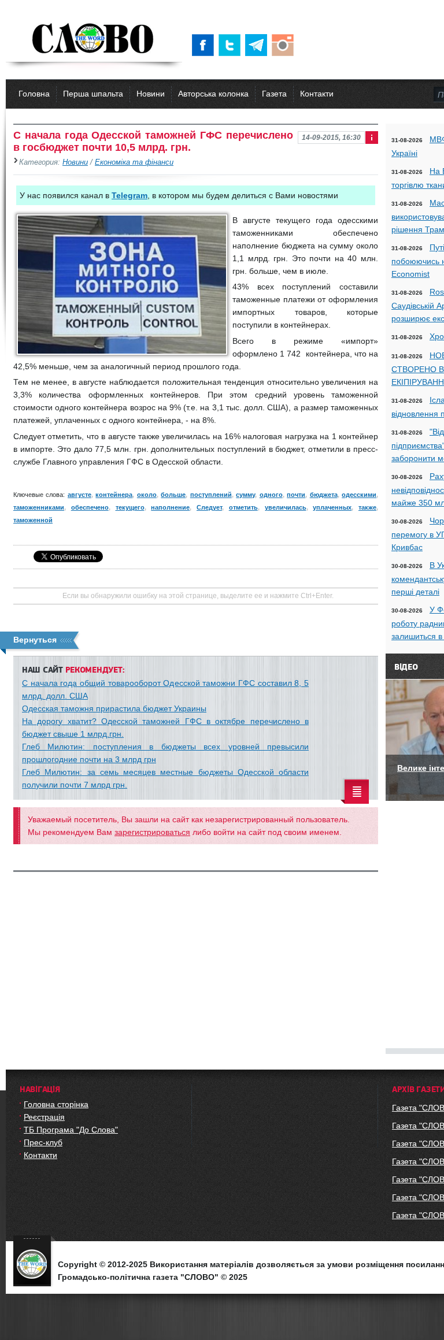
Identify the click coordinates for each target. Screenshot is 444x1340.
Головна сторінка (56, 1104)
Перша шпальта (93, 93)
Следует (209, 507)
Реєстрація (44, 1117)
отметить (243, 507)
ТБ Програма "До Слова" (71, 1129)
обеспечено (90, 507)
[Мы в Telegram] (258, 45)
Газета (274, 93)
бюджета (324, 494)
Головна (34, 93)
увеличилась (285, 507)
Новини (150, 93)
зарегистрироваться (152, 832)
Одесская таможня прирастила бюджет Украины (114, 708)
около (147, 494)
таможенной (33, 520)
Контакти (317, 93)
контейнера (113, 494)
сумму (245, 494)
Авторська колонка (213, 93)
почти (296, 494)
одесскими (359, 494)
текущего (130, 507)
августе (79, 494)
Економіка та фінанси (134, 162)
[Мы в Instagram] (285, 45)
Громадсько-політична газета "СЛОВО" (94, 39)
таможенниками (38, 507)
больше (173, 494)
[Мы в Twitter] (232, 45)
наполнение (170, 507)
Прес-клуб (43, 1142)
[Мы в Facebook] (205, 45)
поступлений (211, 494)
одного (271, 494)
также (367, 507)
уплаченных (332, 507)
